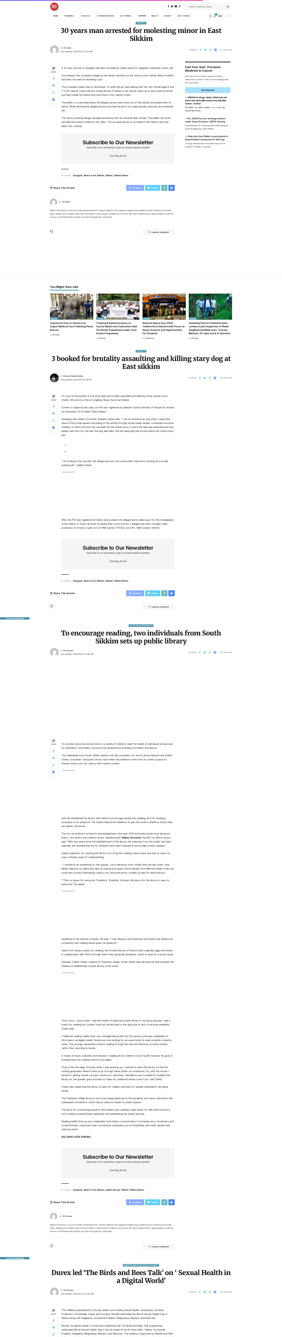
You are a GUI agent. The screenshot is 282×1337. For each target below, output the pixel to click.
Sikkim (109, 175)
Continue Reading (15, 618)
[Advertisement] (207, 212)
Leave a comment (160, 232)
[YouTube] (176, 6)
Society (141, 23)
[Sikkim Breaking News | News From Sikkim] (54, 6)
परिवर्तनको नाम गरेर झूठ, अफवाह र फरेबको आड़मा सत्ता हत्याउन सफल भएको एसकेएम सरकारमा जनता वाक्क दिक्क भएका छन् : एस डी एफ (206, 100)
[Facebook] (168, 6)
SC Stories (135, 625)
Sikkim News (121, 175)
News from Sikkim (94, 175)
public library (112, 1189)
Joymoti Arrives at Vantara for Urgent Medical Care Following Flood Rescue (71, 326)
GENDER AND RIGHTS (134, 1265)
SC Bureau (149, 338)
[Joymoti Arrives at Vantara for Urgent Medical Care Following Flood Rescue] (71, 307)
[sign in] (210, 16)
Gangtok (77, 175)
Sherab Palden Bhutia (73, 376)
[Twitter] (172, 6)
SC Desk (67, 48)
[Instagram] (179, 6)
